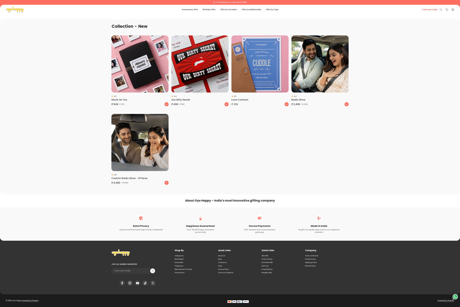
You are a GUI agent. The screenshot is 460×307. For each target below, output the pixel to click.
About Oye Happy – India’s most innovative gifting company (230, 201)
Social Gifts (179, 262)
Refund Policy (310, 266)
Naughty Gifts (267, 273)
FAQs (220, 266)
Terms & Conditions (225, 273)
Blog (220, 259)
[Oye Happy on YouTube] (137, 283)
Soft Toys (265, 266)
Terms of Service (311, 256)
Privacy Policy (223, 269)
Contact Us (222, 262)
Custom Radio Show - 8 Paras (129, 178)
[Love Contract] (260, 64)
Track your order (429, 9)
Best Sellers (179, 259)
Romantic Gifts (267, 262)
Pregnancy (179, 266)
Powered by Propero (30, 300)
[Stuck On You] (140, 64)
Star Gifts (265, 256)
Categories (179, 256)
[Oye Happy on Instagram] (129, 283)
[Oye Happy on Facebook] (122, 283)
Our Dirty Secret (180, 99)
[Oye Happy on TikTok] (145, 283)
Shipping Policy (311, 262)
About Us (221, 256)
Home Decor (180, 273)
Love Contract (239, 99)
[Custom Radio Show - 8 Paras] (140, 142)
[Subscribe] (152, 270)
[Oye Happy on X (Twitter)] (152, 283)
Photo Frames (267, 259)
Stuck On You (119, 99)
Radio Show (298, 99)
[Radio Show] (320, 64)
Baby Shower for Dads (183, 269)
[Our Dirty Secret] (200, 64)
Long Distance (267, 269)
